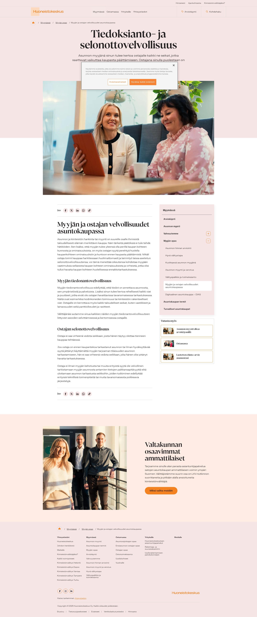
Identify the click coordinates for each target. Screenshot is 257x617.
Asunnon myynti (172, 226)
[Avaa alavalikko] (208, 233)
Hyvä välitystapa (174, 255)
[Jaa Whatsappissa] (83, 210)
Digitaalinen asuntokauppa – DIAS (183, 294)
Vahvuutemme (171, 233)
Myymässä (45, 23)
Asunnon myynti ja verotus (179, 269)
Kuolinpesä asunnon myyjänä (180, 262)
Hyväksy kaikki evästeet (143, 82)
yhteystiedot (80, 598)
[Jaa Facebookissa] (65, 210)
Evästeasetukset (117, 82)
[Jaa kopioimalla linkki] (89, 210)
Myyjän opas (61, 23)
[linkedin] (71, 591)
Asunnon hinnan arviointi (178, 248)
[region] (129, 76)
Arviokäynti (190, 11)
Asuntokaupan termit (175, 302)
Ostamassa (182, 343)
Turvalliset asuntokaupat (177, 309)
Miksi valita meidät (161, 490)
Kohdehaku (215, 11)
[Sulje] (173, 65)
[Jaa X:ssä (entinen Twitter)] (71, 210)
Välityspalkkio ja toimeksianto (180, 277)
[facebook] (59, 591)
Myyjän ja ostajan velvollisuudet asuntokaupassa (181, 286)
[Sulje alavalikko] (208, 241)
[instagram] (65, 591)
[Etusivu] (33, 22)
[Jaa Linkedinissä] (77, 210)
